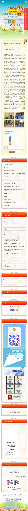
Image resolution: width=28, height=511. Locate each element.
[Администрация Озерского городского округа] (10, 384)
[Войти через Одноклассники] (10, 144)
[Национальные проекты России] (14, 366)
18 (17, 48)
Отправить (12, 151)
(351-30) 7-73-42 (11, 14)
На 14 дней (14, 411)
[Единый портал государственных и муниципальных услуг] (14, 375)
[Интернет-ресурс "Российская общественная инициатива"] (18, 388)
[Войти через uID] (10, 137)
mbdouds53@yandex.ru (15, 499)
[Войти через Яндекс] (10, 141)
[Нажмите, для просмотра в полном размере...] (9, 112)
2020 (10, 48)
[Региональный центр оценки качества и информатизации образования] (10, 393)
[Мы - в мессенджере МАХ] (14, 347)
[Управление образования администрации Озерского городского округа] (18, 384)
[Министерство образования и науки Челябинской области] (18, 379)
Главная (5, 48)
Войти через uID (14, 306)
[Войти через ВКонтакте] (10, 139)
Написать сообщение (9, 453)
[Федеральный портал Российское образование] (10, 388)
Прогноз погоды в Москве (14, 412)
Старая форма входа (14, 313)
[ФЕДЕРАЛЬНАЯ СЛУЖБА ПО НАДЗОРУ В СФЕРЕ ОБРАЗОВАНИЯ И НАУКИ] (18, 393)
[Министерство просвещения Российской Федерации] (10, 379)
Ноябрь (13, 48)
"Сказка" (14, 8)
